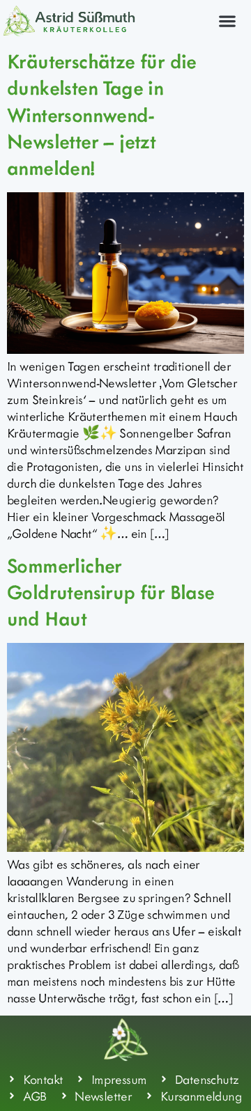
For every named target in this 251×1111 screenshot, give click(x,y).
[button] (227, 20)
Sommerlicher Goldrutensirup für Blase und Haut (111, 592)
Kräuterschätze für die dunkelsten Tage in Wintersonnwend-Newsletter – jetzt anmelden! (102, 114)
